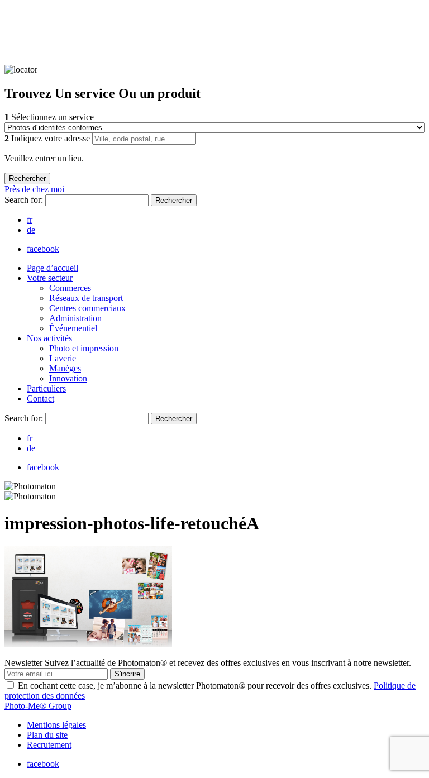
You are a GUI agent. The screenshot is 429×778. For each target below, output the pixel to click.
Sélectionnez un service (49, 117)
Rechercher (173, 200)
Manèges (65, 368)
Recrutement (49, 745)
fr (29, 220)
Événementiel (73, 328)
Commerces (70, 288)
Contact (40, 398)
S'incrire (127, 674)
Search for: (24, 199)
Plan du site (47, 734)
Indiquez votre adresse (48, 138)
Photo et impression (83, 348)
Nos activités (49, 338)
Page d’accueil (52, 268)
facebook (43, 249)
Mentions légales (56, 724)
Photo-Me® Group (38, 705)
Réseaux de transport (86, 298)
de (31, 230)
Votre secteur (50, 278)
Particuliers (46, 388)
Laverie (62, 358)
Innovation (68, 378)
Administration (75, 318)
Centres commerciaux (87, 308)
